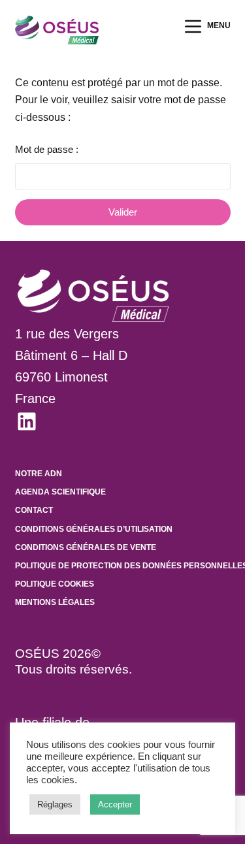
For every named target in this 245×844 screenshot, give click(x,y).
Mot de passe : (46, 149)
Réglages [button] (55, 804)
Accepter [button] (115, 804)
